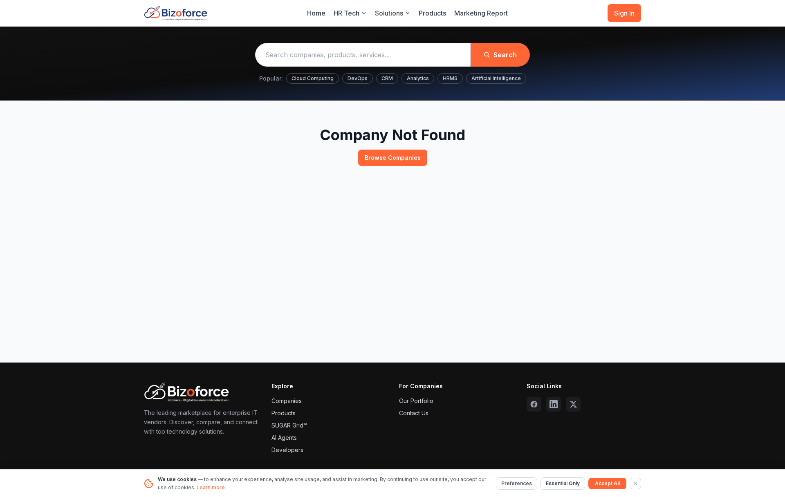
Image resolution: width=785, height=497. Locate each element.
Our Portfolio (416, 400)
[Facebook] (534, 404)
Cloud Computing (313, 78)
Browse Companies (393, 157)
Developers (287, 449)
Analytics (418, 78)
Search (505, 55)
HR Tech (346, 13)
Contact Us (413, 413)
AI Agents (284, 437)
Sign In (624, 13)
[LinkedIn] (553, 404)
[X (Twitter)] (573, 404)
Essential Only (563, 483)
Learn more (211, 487)
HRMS (450, 78)
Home (316, 13)
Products (432, 13)
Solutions (389, 13)
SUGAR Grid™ (289, 425)
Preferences (516, 483)
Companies (286, 400)
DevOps (358, 78)
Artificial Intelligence (496, 78)
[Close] (635, 483)
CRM (387, 78)
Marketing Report (481, 13)
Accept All (607, 483)
